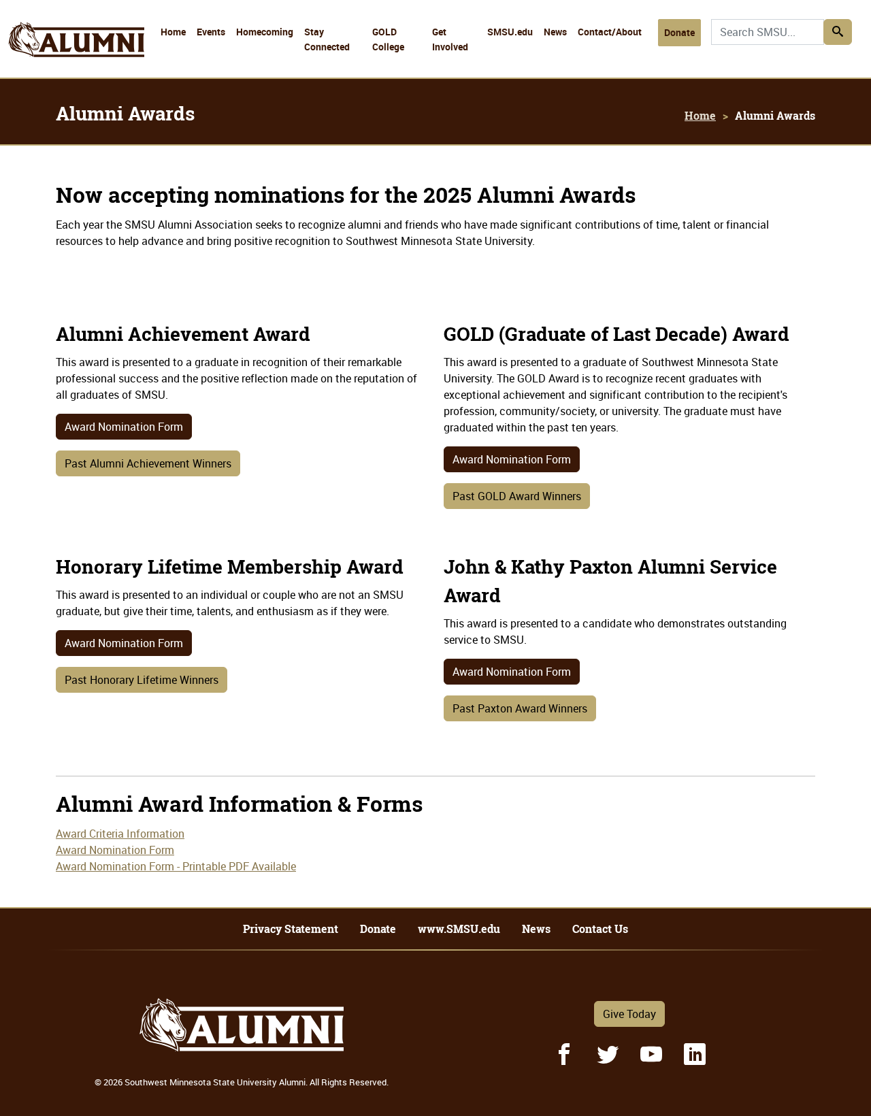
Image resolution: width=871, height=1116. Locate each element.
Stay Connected (327, 39)
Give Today (629, 1013)
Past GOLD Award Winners (517, 496)
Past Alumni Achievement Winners (148, 463)
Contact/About (610, 31)
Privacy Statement (290, 928)
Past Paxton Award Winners (520, 708)
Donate (679, 32)
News (555, 31)
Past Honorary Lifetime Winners (141, 679)
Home (173, 31)
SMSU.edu (510, 31)
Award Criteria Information (120, 833)
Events (211, 31)
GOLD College (388, 39)
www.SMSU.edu (459, 928)
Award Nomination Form (124, 426)
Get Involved (450, 39)
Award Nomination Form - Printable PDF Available (176, 866)
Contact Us (600, 928)
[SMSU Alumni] (76, 15)
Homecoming (264, 31)
